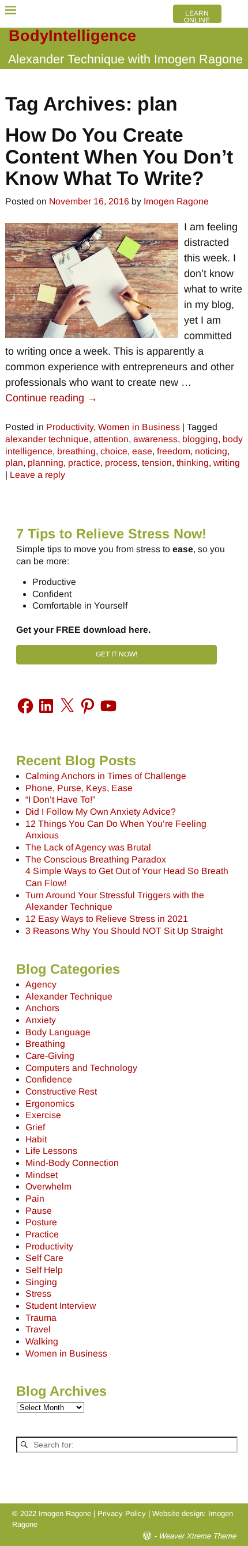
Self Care (44, 1258)
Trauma (41, 1318)
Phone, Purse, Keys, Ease (79, 788)
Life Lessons (51, 1151)
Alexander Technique (68, 996)
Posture (41, 1222)
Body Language (58, 1032)
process (121, 463)
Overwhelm (48, 1186)
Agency (41, 984)
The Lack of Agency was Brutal (88, 847)
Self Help (44, 1270)
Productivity (69, 427)
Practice (42, 1234)
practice (84, 463)
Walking (41, 1341)
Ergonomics (49, 1103)
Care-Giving (49, 1056)
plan (14, 463)
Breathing (45, 1044)
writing (226, 463)
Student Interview (60, 1306)
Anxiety (40, 1020)
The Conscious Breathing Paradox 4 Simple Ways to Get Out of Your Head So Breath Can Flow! (126, 871)
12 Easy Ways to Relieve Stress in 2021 (106, 919)
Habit (36, 1139)
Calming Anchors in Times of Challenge (105, 776)
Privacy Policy (121, 1513)
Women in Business (139, 427)
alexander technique (47, 439)
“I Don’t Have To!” (60, 799)
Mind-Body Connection (72, 1163)
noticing (211, 451)
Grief (35, 1127)
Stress (38, 1293)
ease (142, 451)
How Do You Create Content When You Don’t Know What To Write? (119, 156)
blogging (200, 439)
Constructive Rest (61, 1091)
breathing (76, 451)
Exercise (43, 1115)
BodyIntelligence (72, 35)
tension (157, 463)
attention (111, 439)
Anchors (42, 1008)
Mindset (41, 1175)
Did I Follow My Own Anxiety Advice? (100, 811)
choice (113, 451)
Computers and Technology (81, 1068)
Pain (34, 1198)
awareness (155, 439)
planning (45, 463)
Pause (38, 1210)
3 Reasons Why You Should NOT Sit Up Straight (124, 931)
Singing (41, 1282)
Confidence (48, 1079)
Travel (38, 1329)
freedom (173, 451)
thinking (192, 463)
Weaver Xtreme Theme (197, 1536)
